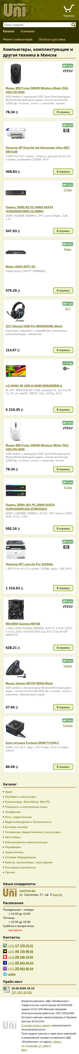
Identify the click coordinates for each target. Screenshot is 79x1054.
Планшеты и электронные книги (26, 806)
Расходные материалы (20, 867)
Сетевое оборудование (20, 857)
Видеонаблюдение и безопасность (28, 821)
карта (57, 894)
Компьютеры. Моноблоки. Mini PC (27, 801)
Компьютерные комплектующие (26, 842)
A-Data (68, 190)
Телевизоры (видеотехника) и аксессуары (33, 832)
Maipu (67, 249)
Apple (8, 791)
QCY (68, 309)
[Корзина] (69, 9)
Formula (68, 725)
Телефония (12, 812)
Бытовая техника (16, 827)
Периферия (13, 847)
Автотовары (13, 837)
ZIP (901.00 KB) (22, 992)
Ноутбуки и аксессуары (20, 796)
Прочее (10, 872)
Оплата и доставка (52, 39)
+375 (20, 946)
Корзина (68, 15)
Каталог (9, 31)
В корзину (63, 112)
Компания (27, 31)
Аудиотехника (14, 852)
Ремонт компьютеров (17, 39)
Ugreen (68, 666)
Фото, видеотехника (18, 817)
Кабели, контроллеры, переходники (29, 862)
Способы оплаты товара (35, 1025)
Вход (24, 1050)
